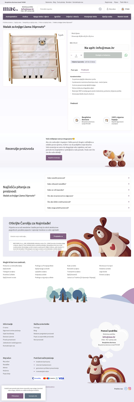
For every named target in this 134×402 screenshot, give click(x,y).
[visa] (61, 378)
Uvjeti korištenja (8, 334)
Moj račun (6, 361)
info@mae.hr (27, 9)
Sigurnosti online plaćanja (12, 331)
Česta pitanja (61, 2)
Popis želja (6, 374)
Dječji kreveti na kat (9, 277)
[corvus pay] (36, 378)
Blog (54, 2)
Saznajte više (33, 396)
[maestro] (51, 378)
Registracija (108, 2)
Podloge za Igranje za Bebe (44, 277)
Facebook (125, 388)
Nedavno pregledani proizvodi (44, 334)
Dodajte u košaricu (103, 55)
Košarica (6, 371)
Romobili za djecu (73, 269)
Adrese (5, 368)
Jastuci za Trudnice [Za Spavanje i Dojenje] (81, 277)
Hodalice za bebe (105, 269)
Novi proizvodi (38, 340)
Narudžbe (6, 364)
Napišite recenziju (54, 158)
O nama (5, 327)
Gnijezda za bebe (40, 275)
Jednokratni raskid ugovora (12, 343)
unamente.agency (49, 387)
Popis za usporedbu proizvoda (44, 337)
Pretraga (100, 9)
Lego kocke (103, 272)
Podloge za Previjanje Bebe (44, 266)
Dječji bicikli (7, 269)
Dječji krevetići (72, 275)
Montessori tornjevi (106, 266)
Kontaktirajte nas (77, 2)
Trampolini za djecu (73, 272)
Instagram (129, 388)
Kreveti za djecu (104, 275)
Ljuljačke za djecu (41, 272)
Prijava (116, 2)
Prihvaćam (15, 396)
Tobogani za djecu (9, 272)
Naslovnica (49, 2)
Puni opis (74, 70)
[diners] (56, 378)
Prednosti (85, 70)
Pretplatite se (58, 236)
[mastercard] (45, 378)
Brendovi (69, 2)
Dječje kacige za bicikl (42, 269)
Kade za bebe (71, 266)
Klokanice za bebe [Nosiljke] (12, 266)
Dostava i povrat (8, 337)
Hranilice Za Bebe (9, 275)
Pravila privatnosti (9, 340)
